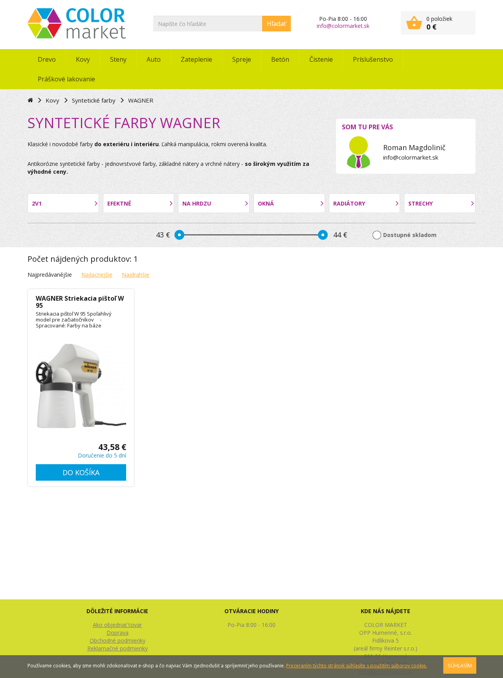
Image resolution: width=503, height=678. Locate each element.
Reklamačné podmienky (117, 648)
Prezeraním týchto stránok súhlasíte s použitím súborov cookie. (356, 665)
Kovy (83, 59)
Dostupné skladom (410, 235)
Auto (154, 59)
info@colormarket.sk (343, 25)
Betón (280, 59)
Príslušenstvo (373, 59)
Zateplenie (196, 59)
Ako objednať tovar (117, 624)
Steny (118, 59)
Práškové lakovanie (66, 79)
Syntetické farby (94, 100)
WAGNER (140, 100)
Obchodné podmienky (117, 640)
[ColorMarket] (77, 23)
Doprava (117, 632)
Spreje (241, 59)
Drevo (47, 59)
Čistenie (321, 59)
